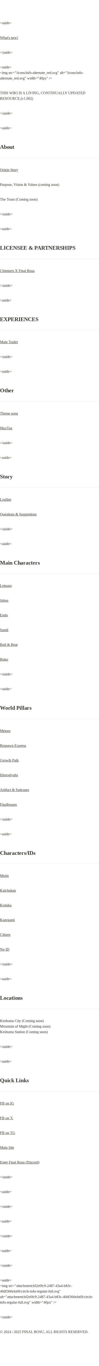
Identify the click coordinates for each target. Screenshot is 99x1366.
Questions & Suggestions (18, 514)
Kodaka (6, 905)
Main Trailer (9, 342)
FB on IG (7, 1103)
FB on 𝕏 (6, 1118)
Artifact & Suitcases (14, 790)
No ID (4, 949)
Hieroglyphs (9, 775)
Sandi (4, 630)
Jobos (4, 600)
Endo (4, 615)
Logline (5, 499)
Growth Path (9, 760)
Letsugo (6, 586)
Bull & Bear (9, 645)
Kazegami (7, 920)
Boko (4, 659)
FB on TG (7, 1133)
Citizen (5, 935)
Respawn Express (13, 745)
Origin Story (9, 170)
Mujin (4, 876)
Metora (5, 731)
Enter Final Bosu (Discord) (19, 1162)
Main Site (7, 1147)
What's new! (9, 38)
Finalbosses (8, 804)
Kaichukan (8, 890)
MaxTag (6, 428)
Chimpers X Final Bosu (17, 271)
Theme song (9, 413)
